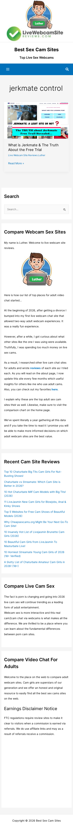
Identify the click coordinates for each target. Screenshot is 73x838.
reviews (35, 368)
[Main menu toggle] (8, 69)
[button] (67, 69)
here (55, 389)
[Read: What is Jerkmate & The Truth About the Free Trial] (36, 120)
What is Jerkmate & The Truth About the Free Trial (33, 147)
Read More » (16, 164)
